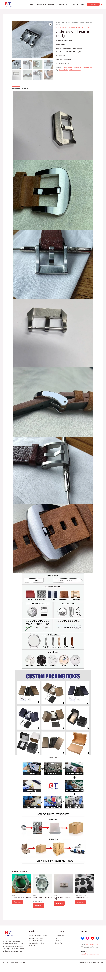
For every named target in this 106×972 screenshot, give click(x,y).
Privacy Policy (59, 936)
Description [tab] (16, 88)
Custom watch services (45, 4)
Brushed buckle (63, 70)
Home (32, 4)
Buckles (76, 22)
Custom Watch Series (36, 938)
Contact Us (74, 4)
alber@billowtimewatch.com (90, 954)
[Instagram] (87, 938)
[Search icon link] (102, 4)
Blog (82, 4)
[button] (55, 4)
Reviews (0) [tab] (24, 88)
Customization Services (36, 943)
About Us (62, 4)
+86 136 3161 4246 (92, 944)
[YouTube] (92, 938)
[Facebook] (82, 938)
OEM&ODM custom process (38, 936)
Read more (17, 902)
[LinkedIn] (97, 938)
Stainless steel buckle (82, 28)
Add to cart (38, 905)
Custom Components (67, 22)
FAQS (56, 938)
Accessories (33, 945)
